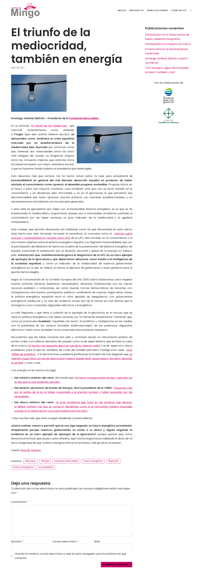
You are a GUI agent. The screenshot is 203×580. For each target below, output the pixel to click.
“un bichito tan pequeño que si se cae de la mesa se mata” (63, 346)
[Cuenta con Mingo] (25, 10)
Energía (45, 461)
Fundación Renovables (66, 461)
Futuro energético (93, 461)
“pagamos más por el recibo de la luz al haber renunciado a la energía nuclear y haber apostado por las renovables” (73, 392)
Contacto (179, 10)
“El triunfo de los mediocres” (49, 126)
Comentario (19, 502)
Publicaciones (157, 10)
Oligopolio (113, 461)
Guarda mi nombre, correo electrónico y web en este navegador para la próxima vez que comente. (70, 556)
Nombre (17, 541)
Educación (30, 461)
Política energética (23, 467)
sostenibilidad (45, 467)
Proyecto (137, 10)
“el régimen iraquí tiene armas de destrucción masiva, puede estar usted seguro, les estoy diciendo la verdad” (71, 358)
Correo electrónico (65, 541)
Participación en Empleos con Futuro (168, 44)
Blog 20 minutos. (31, 450)
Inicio (122, 10)
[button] (191, 11)
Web (97, 541)
